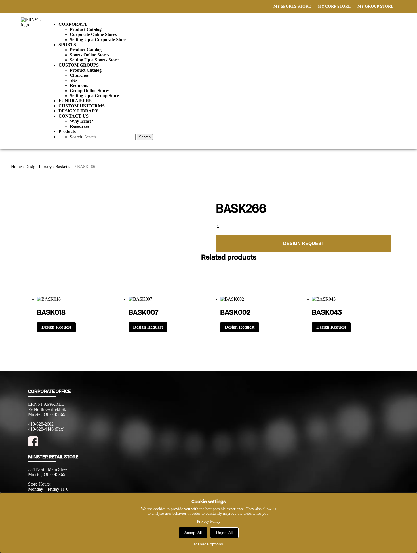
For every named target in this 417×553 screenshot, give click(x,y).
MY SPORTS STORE (292, 6)
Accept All (193, 532)
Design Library (38, 166)
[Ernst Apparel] (34, 24)
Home (16, 166)
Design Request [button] (56, 327)
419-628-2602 (41, 424)
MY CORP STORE (334, 6)
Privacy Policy (208, 521)
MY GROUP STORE (375, 6)
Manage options (208, 544)
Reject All (224, 532)
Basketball (64, 166)
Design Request (303, 243)
